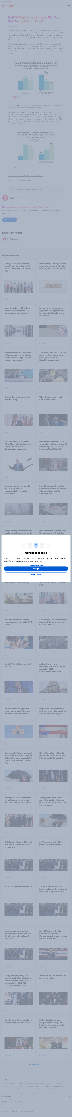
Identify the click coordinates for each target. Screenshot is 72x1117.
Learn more (38, 561)
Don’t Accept (36, 575)
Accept (36, 569)
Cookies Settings (36, 565)
